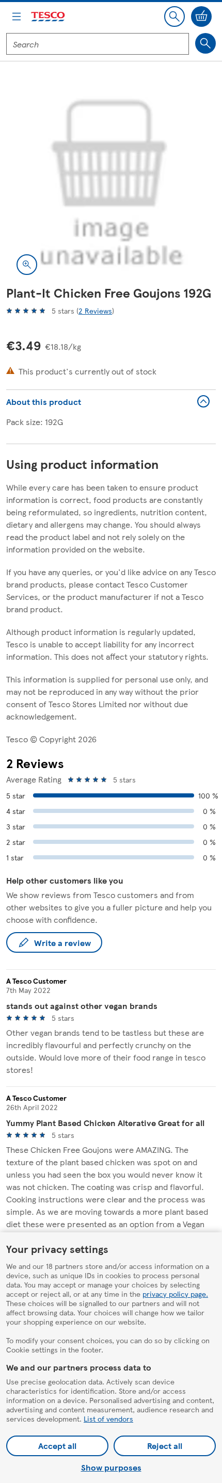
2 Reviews (95, 310)
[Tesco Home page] (48, 17)
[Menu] (16, 16)
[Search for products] (205, 43)
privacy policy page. (175, 1294)
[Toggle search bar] (174, 16)
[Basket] (201, 16)
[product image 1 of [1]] (111, 180)
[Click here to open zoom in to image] (27, 264)
